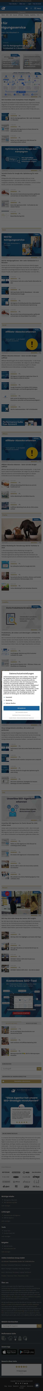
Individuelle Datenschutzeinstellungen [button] (21, 715)
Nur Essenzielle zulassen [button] (22, 712)
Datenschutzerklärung (22, 718)
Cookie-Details (12, 718)
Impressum (31, 718)
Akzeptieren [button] (22, 708)
